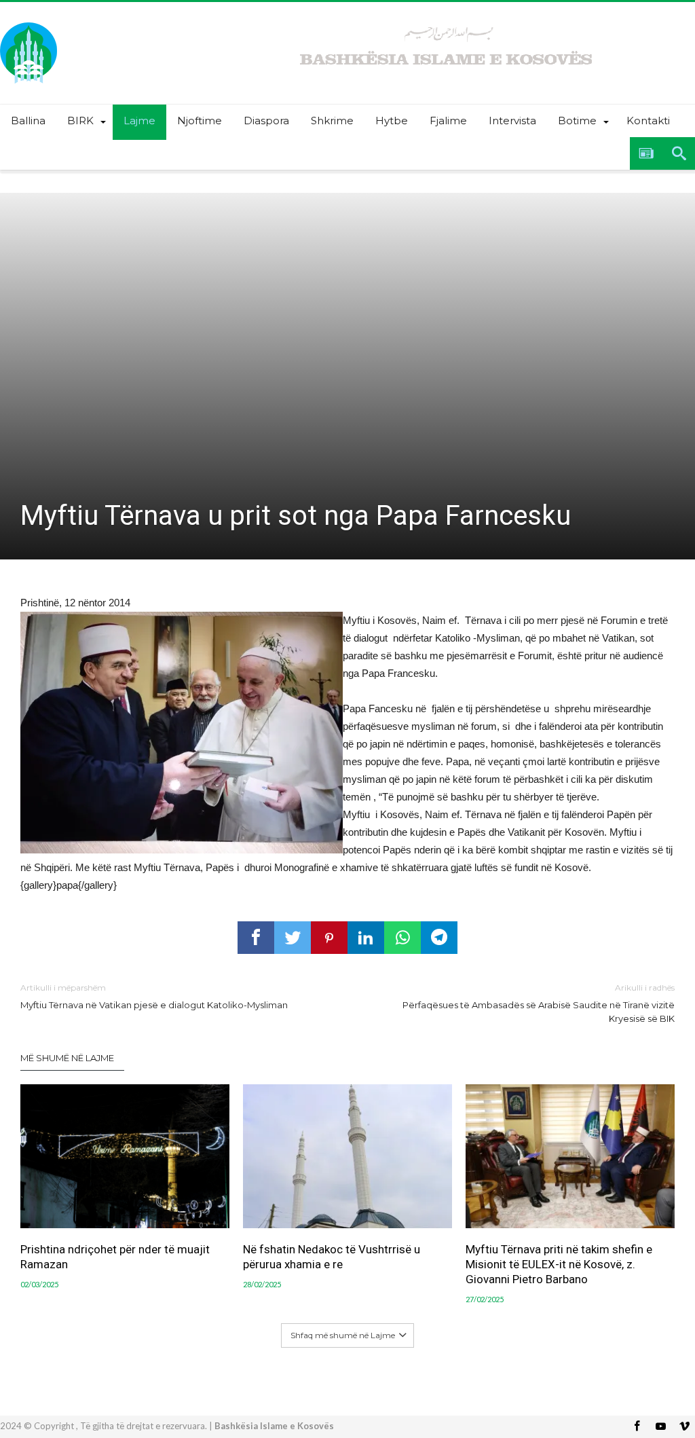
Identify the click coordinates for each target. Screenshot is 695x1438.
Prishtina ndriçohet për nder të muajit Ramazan (115, 1256)
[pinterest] (329, 937)
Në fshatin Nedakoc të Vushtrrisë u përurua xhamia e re (331, 1256)
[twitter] (292, 937)
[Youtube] (660, 1427)
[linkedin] (366, 937)
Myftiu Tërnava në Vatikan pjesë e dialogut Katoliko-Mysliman (154, 996)
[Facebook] (636, 1427)
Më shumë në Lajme (67, 1057)
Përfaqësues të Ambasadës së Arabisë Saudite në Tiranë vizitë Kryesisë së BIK (538, 1003)
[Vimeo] (684, 1427)
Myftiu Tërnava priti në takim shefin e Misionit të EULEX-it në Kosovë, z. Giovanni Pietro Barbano (559, 1264)
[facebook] (256, 937)
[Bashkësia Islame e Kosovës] (28, 22)
